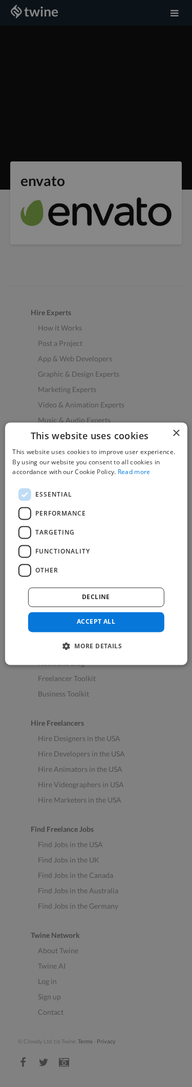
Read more (134, 472)
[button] (96, 646)
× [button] (176, 433)
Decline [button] (96, 597)
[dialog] (96, 543)
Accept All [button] (96, 622)
